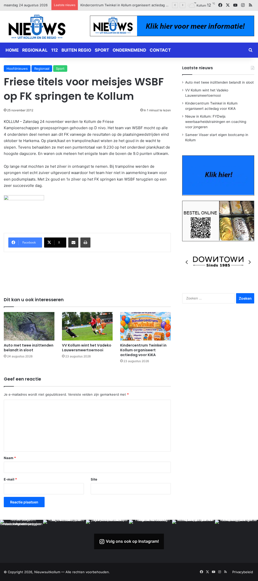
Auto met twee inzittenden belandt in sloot (28, 348)
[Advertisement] (95, 271)
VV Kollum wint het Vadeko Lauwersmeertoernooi (86, 348)
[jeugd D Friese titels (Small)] (24, 198)
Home (12, 50)
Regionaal (35, 50)
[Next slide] (249, 262)
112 (54, 50)
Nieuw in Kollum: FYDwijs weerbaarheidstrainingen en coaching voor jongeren (142, 5)
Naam (10, 458)
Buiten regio (76, 50)
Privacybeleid (242, 572)
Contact (160, 50)
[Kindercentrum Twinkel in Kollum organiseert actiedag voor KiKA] (145, 326)
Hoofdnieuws (17, 68)
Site (94, 479)
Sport (102, 50)
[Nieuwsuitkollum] (37, 27)
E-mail (10, 479)
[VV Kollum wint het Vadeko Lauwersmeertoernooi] (87, 326)
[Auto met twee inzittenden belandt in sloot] (29, 326)
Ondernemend (129, 50)
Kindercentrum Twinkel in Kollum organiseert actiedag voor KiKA (143, 350)
